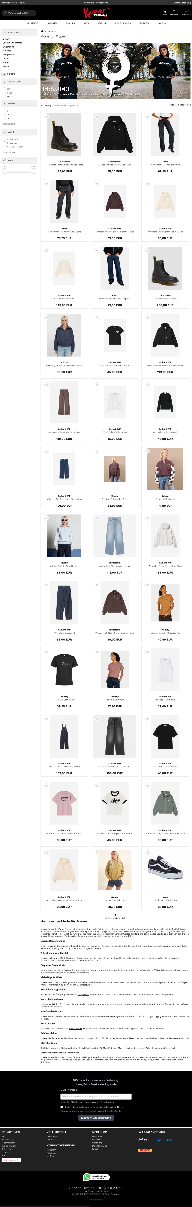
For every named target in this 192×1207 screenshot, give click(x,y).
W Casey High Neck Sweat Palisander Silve (114, 633)
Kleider (51, 1038)
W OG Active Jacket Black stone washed (165, 365)
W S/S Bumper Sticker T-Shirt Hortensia (64, 833)
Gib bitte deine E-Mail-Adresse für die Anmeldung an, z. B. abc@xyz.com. (87, 1102)
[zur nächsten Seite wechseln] (115, 916)
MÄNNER (53, 23)
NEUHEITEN (33, 23)
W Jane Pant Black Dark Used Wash (115, 766)
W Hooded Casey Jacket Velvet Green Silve (165, 833)
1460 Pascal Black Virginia (165, 298)
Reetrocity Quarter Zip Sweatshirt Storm (64, 365)
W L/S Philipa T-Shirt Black (165, 432)
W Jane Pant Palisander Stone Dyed (64, 432)
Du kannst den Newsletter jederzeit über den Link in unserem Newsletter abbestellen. (91, 1111)
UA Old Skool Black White (165, 900)
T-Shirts (7, 50)
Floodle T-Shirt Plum (114, 700)
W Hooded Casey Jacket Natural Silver (165, 231)
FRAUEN (70, 23)
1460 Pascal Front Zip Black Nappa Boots (64, 165)
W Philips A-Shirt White (165, 700)
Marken (144, 23)
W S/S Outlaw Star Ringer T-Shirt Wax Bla (115, 833)
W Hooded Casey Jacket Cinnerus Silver (64, 900)
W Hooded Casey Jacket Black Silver (114, 165)
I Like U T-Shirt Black (64, 700)
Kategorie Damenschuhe (58, 946)
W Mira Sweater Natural (64, 298)
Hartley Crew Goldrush (115, 900)
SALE (160, 23)
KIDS (86, 23)
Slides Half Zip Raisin (165, 499)
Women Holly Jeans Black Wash (165, 165)
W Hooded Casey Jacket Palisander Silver (115, 231)
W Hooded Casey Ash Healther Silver (165, 566)
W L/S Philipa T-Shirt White (115, 432)
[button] (164, 14)
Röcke (6, 66)
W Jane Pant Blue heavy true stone (114, 566)
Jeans (6, 58)
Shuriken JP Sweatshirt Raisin (115, 499)
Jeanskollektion (51, 1004)
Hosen (6, 62)
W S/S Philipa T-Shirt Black (165, 766)
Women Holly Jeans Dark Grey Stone (64, 231)
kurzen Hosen (75, 1028)
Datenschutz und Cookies (96, 1200)
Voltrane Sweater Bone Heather (64, 566)
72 (189, 105)
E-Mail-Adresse (68, 1090)
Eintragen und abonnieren (96, 1117)
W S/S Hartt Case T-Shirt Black (115, 365)
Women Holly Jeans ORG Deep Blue (114, 298)
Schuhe (102, 23)
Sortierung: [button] (45, 105)
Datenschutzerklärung (114, 1107)
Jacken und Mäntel (12, 43)
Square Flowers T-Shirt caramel (165, 633)
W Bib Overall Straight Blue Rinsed (64, 766)
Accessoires (123, 23)
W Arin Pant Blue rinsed (64, 633)
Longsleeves (9, 54)
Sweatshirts (9, 47)
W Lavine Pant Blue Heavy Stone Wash (64, 499)
